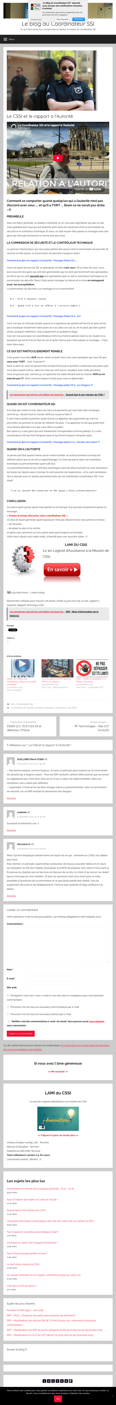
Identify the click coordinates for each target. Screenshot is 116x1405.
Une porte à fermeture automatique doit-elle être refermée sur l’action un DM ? (50, 1221)
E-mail (11, 978)
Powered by (35, 19)
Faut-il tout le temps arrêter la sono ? (27, 1253)
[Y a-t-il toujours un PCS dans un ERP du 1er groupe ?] (58, 668)
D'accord (79, 19)
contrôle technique (44, 708)
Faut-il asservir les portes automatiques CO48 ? (33, 1231)
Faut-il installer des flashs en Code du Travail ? (32, 1199)
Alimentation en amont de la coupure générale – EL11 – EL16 (40, 1188)
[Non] (112, 1396)
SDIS (74, 708)
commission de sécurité (22, 708)
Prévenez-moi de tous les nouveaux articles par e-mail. (40, 1014)
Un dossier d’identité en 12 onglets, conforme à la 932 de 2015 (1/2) (43, 1275)
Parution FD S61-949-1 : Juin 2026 (25, 1310)
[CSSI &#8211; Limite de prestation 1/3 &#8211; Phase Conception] (92, 668)
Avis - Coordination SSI (22, 704)
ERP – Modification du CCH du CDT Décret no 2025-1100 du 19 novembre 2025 (50, 1335)
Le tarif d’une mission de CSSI (23, 1264)
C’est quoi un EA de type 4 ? (22, 1285)
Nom (10, 969)
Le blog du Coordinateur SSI (58, 23)
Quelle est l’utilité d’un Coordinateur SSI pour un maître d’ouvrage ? (21, 682)
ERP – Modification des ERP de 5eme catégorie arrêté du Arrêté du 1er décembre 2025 (54, 1330)
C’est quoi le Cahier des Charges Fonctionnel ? (32, 1242)
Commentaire (15, 923)
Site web (12, 987)
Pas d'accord (62, 19)
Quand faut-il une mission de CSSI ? (26, 1210)
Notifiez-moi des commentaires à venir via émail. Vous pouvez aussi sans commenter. (55, 1023)
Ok (58, 1398)
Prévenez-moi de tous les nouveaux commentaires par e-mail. (44, 1007)
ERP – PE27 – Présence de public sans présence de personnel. (41, 1315)
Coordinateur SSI (63, 708)
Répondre (11, 798)
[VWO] (42, 19)
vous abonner (96, 1021)
